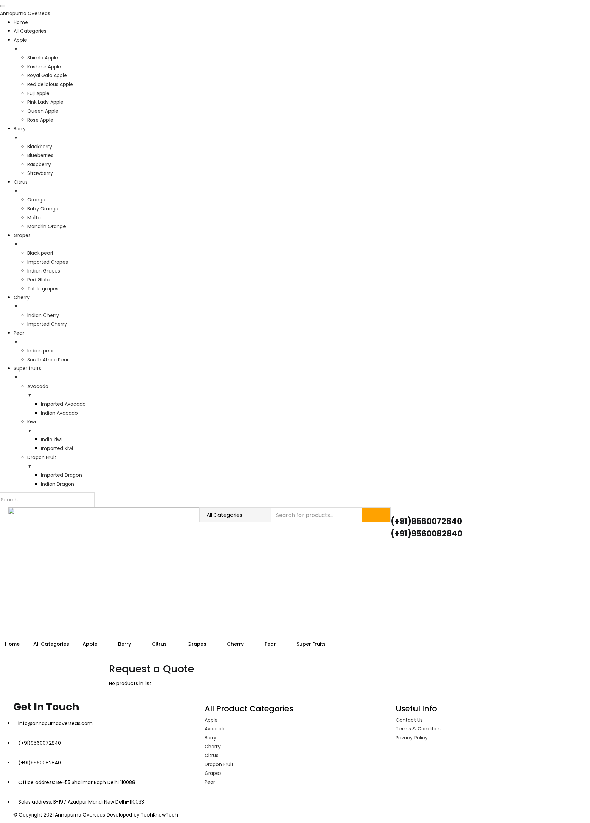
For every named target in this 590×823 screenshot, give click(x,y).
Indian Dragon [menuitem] (57, 483)
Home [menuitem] (21, 22)
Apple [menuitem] (20, 44)
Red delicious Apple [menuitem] (50, 84)
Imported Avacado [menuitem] (63, 404)
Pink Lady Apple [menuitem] (45, 102)
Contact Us (409, 719)
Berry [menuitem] (20, 133)
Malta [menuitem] (34, 217)
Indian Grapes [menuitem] (43, 270)
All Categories (51, 644)
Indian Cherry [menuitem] (43, 315)
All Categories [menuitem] (30, 31)
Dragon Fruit (219, 764)
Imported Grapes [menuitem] (47, 262)
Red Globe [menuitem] (39, 279)
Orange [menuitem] (36, 199)
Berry (125, 644)
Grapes (197, 644)
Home (12, 644)
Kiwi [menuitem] (31, 426)
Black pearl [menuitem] (40, 253)
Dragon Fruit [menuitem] (41, 462)
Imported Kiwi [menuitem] (57, 448)
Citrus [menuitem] (21, 186)
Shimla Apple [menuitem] (42, 57)
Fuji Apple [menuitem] (38, 93)
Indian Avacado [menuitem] (59, 412)
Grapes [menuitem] (22, 240)
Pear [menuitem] (19, 337)
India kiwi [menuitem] (51, 439)
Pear (271, 644)
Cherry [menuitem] (22, 302)
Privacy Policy (412, 737)
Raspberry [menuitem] (39, 164)
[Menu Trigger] (2, 6)
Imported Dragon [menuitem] (61, 475)
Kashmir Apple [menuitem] (44, 66)
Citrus (160, 644)
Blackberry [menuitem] (39, 146)
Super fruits (312, 644)
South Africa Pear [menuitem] (48, 359)
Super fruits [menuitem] (27, 373)
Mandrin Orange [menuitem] (46, 226)
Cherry (236, 644)
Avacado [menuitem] (37, 391)
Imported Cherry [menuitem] (47, 324)
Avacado (215, 728)
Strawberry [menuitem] (40, 173)
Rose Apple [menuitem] (40, 119)
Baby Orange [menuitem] (42, 208)
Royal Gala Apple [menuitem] (47, 75)
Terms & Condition (418, 728)
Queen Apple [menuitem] (42, 111)
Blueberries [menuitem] (40, 155)
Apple (91, 644)
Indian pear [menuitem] (40, 350)
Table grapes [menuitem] (42, 288)
